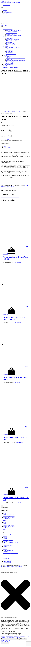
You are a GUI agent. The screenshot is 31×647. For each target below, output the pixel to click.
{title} (2, 641)
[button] (15, 7)
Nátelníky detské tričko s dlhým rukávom (15, 58)
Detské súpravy (9, 63)
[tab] (16, 146)
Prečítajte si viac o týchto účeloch (14, 637)
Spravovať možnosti (5, 636)
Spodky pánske (9, 52)
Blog (4, 520)
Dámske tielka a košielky (12, 40)
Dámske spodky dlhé (11, 44)
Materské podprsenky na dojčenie (14, 30)
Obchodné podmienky (8, 514)
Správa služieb (13, 636)
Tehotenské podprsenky (11, 31)
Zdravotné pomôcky (8, 64)
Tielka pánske (9, 50)
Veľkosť (3, 136)
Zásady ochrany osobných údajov (14, 566)
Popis (4, 146)
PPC (5, 566)
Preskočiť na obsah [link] (5, 1)
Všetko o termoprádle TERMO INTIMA (14, 186)
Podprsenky (9, 42)
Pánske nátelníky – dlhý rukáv (13, 47)
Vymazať (7, 139)
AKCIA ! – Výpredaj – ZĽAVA (10, 67)
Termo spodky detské (11, 62)
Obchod (7, 111)
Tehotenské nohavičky (11, 33)
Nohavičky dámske (10, 43)
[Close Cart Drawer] (2, 506)
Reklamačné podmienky (8, 516)
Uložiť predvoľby (23, 638)
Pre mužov (5, 46)
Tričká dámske (9, 38)
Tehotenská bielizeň (7, 29)
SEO (2, 566)
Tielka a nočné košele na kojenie (13, 35)
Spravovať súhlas (5, 643)
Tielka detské (9, 56)
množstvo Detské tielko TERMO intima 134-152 (12, 140)
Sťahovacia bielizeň (10, 34)
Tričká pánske (9, 48)
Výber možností (17, 262)
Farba (2, 130)
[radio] (10, 129)
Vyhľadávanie (6, 518)
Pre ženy (5, 37)
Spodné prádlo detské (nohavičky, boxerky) (16, 60)
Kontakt (5, 14)
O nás (4, 11)
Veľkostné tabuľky (7, 12)
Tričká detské (9, 59)
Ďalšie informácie (7, 147)
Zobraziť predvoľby (15, 638)
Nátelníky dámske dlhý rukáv (13, 39)
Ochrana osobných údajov (9, 517)
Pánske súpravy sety (11, 54)
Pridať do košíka (4, 143)
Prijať (2, 638)
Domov (5, 10)
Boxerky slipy (9, 51)
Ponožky (5, 65)
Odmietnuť (7, 638)
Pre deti (5, 55)
